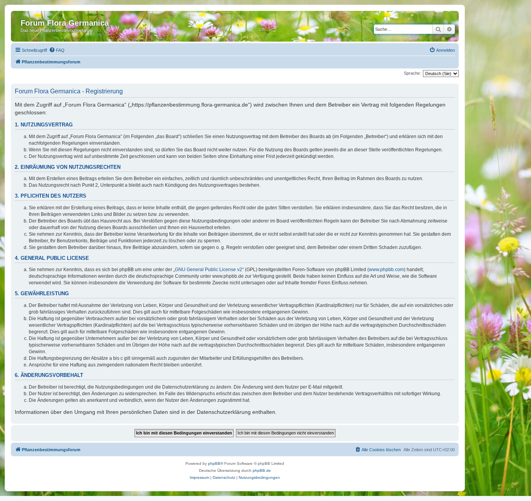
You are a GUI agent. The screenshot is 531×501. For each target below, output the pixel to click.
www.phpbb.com (386, 269)
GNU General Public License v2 (208, 269)
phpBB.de (262, 470)
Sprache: (412, 73)
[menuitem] (57, 50)
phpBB (214, 463)
